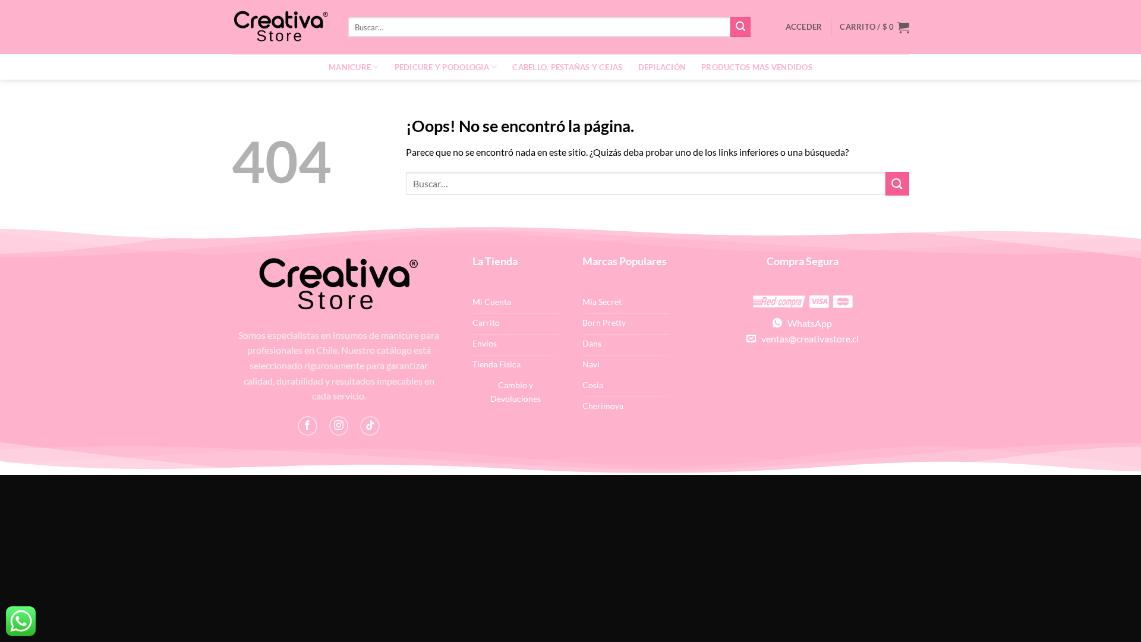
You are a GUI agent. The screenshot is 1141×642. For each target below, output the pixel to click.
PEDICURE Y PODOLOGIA (442, 67)
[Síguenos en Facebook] (307, 426)
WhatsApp (807, 323)
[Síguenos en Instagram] (339, 426)
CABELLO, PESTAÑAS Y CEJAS (567, 67)
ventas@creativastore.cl (807, 338)
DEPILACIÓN (662, 67)
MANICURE (350, 67)
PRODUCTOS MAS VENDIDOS (756, 67)
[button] (874, 27)
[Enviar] (740, 27)
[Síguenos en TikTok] (370, 426)
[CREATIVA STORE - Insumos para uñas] (281, 27)
